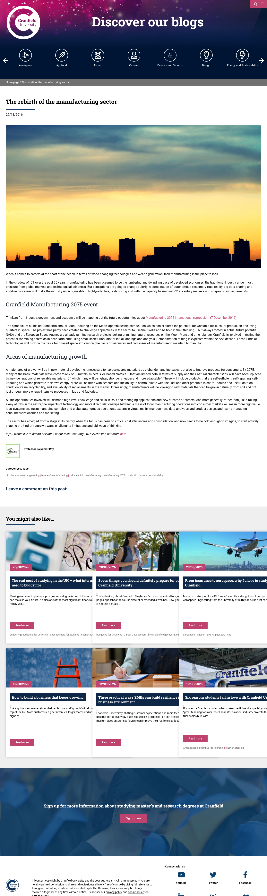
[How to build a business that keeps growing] (68, 667)
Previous (5, 61)
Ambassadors (191, 747)
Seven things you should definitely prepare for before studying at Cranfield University (151, 582)
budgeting (15, 634)
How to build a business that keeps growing (48, 697)
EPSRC (211, 634)
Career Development (135, 634)
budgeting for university (35, 634)
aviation (201, 634)
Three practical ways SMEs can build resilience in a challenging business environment (151, 699)
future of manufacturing (54, 475)
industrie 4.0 (76, 475)
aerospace (189, 634)
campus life (206, 747)
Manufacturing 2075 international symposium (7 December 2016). (191, 318)
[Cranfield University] (23, 6)
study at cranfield (234, 747)
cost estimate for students (64, 634)
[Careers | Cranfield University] (134, 55)
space (143, 475)
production (132, 475)
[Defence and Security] (170, 55)
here (123, 434)
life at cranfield (156, 634)
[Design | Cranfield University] (206, 55)
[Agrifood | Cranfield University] (62, 55)
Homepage (12, 82)
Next (261, 61)
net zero (220, 634)
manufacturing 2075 (114, 475)
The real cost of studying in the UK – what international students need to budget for (65, 582)
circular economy (15, 475)
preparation (172, 634)
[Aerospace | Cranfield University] (25, 55)
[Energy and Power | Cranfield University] (242, 55)
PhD (229, 634)
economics (87, 634)
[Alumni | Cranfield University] (98, 55)
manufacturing (93, 475)
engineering (33, 475)
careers (219, 747)
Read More (22, 625)
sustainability (156, 475)
